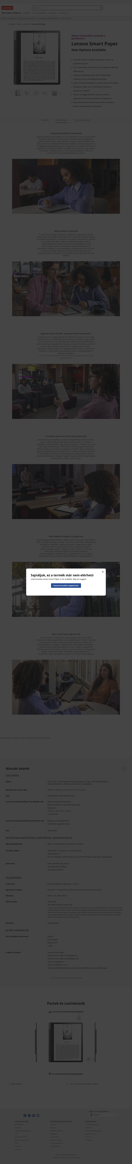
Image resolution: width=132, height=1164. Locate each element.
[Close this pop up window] (102, 571)
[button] (66, 585)
